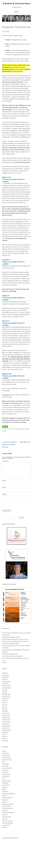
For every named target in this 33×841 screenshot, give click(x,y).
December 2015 (6, 726)
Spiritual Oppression (7, 808)
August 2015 (5, 732)
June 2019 (4, 700)
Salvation (4, 802)
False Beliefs (5, 764)
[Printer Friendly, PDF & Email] (5, 426)
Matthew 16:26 (6, 373)
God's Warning (6, 774)
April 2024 (4, 679)
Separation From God (8, 804)
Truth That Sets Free (7, 823)
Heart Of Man (5, 776)
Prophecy (4, 795)
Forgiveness (5, 770)
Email (4, 487)
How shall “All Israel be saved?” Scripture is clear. (15, 639)
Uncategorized (19, 429)
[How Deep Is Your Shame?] (16, 605)
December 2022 (6, 685)
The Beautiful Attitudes (8, 812)
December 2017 (6, 715)
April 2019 (4, 704)
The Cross (4, 814)
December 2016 (6, 719)
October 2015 (5, 728)
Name (4, 480)
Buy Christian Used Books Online (11, 637)
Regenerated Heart (7, 797)
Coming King (5, 753)
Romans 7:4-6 (6, 177)
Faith (3, 761)
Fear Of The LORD (7, 768)
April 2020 (4, 692)
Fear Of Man (5, 766)
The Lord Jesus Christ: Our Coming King (12, 656)
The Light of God (6, 816)
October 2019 (5, 698)
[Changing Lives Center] (16, 536)
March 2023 (5, 683)
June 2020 (4, 690)
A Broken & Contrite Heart (16, 3)
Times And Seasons (7, 821)
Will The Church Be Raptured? (10, 654)
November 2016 (6, 721)
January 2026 (5, 675)
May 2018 (4, 707)
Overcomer (5, 791)
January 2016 (5, 723)
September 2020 (6, 687)
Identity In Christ (6, 780)
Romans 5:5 (5, 295)
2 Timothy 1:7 (6, 259)
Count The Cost (6, 755)
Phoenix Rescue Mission (8, 793)
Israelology (5, 783)
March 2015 (5, 740)
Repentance (5, 799)
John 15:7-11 (6, 321)
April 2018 (4, 709)
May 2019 (4, 702)
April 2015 (4, 738)
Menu (16, 11)
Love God (4, 787)
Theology (4, 819)
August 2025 (5, 677)
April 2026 (4, 673)
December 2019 (6, 694)
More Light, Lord (25, 442)
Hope (3, 778)
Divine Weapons (6, 757)
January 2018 (5, 713)
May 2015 (4, 736)
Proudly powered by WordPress (10, 838)
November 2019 (6, 696)
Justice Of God (6, 785)
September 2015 (6, 730)
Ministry (4, 789)
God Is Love (5, 772)
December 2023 (6, 681)
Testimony (5, 810)
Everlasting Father (7, 759)
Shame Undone (6, 806)
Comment (5, 461)
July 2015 (4, 734)
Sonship (4, 662)
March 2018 (5, 711)
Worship (4, 827)
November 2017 (6, 717)
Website (4, 494)
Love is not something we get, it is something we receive (9, 444)
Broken (4, 751)
